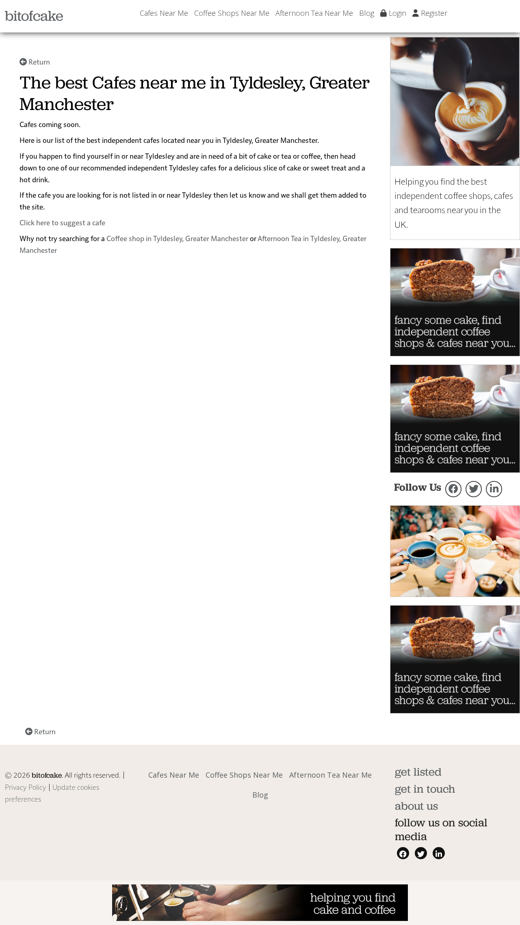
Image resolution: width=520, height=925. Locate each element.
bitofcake (34, 15)
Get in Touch (425, 788)
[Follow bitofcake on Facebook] (453, 489)
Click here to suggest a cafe (62, 222)
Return (38, 61)
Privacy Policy (25, 786)
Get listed (418, 771)
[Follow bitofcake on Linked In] (494, 489)
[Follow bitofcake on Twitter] (474, 489)
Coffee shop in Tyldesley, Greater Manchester (177, 238)
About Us (416, 805)
